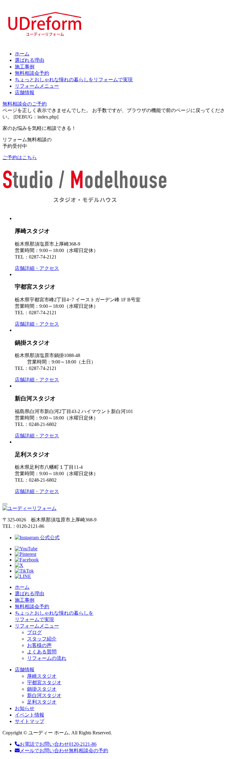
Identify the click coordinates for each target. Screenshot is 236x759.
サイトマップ (29, 721)
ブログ (34, 632)
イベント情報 (29, 714)
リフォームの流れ (46, 658)
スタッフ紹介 (42, 638)
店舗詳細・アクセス (37, 268)
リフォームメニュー (37, 86)
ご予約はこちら (19, 157)
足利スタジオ (42, 702)
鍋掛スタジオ (42, 689)
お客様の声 (39, 645)
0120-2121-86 (58, 744)
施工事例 (24, 66)
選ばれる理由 (29, 60)
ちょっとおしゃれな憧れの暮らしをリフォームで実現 (74, 79)
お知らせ (24, 708)
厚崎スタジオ (42, 676)
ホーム (22, 53)
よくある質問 (42, 651)
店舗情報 (24, 92)
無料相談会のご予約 (24, 103)
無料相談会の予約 (64, 750)
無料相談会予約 (32, 73)
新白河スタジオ (44, 695)
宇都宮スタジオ (44, 682)
